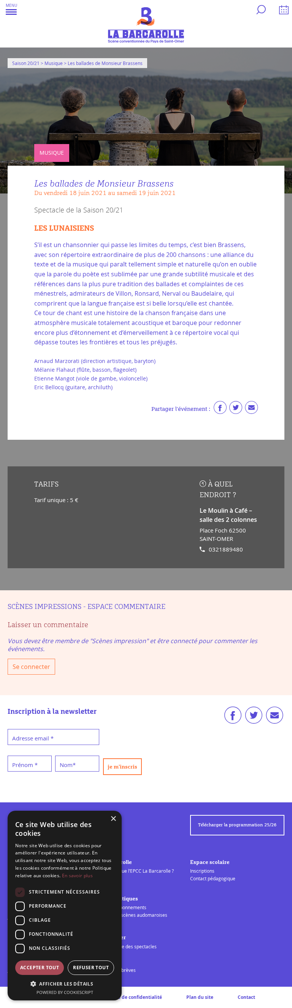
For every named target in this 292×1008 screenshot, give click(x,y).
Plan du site (199, 997)
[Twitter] (235, 409)
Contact (246, 997)
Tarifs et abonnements (122, 907)
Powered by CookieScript (64, 992)
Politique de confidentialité (131, 997)
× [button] (113, 819)
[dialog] (65, 905)
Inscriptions (202, 871)
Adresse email (33, 738)
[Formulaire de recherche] (260, 11)
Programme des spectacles (128, 946)
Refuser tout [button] (91, 967)
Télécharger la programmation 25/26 (237, 825)
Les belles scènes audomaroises (133, 915)
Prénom (25, 765)
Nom (68, 765)
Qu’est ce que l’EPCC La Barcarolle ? (136, 871)
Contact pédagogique (212, 878)
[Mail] (251, 409)
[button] (11, 9)
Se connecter (31, 666)
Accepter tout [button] (39, 967)
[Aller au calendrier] (282, 11)
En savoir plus (77, 875)
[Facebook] (220, 409)
